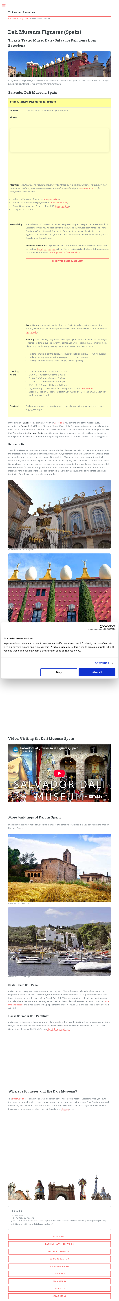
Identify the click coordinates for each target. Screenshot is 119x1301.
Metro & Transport (59, 1251)
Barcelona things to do (59, 1244)
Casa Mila (59, 1289)
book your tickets (51, 199)
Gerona (65, 1109)
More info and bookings (58, 1029)
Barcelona (13, 18)
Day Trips (24, 18)
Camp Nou (59, 1274)
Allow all (97, 672)
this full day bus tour (46, 249)
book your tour (62, 206)
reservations (87, 388)
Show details (102, 662)
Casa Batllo (59, 1296)
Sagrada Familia (59, 1259)
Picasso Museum (59, 1266)
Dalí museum (18, 1098)
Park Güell (59, 1237)
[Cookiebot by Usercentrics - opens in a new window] (101, 627)
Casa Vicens (59, 1281)
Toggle (5, 6)
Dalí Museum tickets (88, 188)
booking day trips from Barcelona (64, 252)
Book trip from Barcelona (67, 261)
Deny (59, 672)
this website (31, 332)
